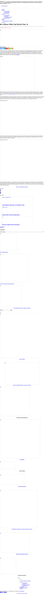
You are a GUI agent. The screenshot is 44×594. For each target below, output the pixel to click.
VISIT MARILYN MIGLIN (22, 486)
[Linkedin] (5, 48)
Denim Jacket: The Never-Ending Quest (11, 214)
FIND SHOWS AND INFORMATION (22, 417)
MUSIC (3, 19)
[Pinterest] (7, 48)
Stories (3, 14)
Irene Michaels (6, 12)
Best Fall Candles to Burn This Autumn (11, 224)
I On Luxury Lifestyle (8, 17)
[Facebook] (1, 48)
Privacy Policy (6, 13)
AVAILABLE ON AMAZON (22, 575)
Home (3, 9)
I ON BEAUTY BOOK (26, 580)
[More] (12, 48)
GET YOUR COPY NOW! (4, 252)
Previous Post (2, 226)
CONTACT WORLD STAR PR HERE (7, 283)
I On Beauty (6, 16)
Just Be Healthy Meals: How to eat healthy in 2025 (13, 205)
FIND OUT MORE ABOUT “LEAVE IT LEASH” (22, 385)
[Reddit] (8, 48)
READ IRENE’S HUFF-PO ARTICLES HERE (22, 308)
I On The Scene (7, 11)
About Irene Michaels (23, 587)
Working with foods (12, 93)
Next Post (1, 227)
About (3, 10)
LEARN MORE (22, 359)
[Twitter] (3, 48)
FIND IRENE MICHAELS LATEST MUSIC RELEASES (22, 529)
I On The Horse (7, 18)
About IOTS (22, 586)
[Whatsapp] (10, 48)
